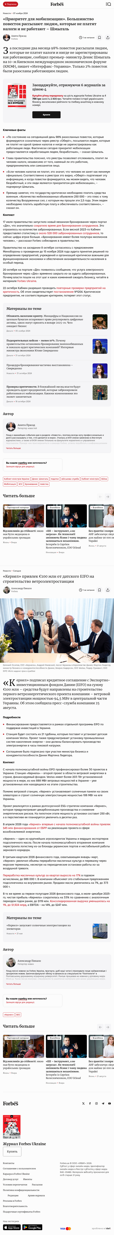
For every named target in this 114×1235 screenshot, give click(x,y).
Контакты (8, 1163)
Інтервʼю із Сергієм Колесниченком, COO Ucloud (66, 539)
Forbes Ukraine (26, 281)
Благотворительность (15, 1206)
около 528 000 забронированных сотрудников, (69, 233)
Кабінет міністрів (90, 479)
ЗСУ (20, 484)
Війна (104, 479)
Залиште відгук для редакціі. (20, 466)
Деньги (10, 331)
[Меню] (108, 4)
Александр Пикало (21, 588)
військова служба (70, 479)
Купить (12, 1151)
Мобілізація (10, 484)
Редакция (13, 1195)
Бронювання (31, 484)
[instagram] (96, 1103)
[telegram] (103, 1103)
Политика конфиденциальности (21, 1190)
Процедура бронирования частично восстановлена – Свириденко (40, 367)
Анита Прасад (18, 36)
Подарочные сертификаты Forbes (21, 1211)
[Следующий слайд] (107, 496)
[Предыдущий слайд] (100, 1027)
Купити (46, 115)
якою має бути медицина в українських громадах (23, 534)
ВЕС (18, 1015)
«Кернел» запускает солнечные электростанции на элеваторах (39, 927)
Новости (7, 13)
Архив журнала (36, 1195)
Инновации (51, 552)
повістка (44, 484)
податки (55, 479)
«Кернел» (9, 1015)
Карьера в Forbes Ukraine (16, 1174)
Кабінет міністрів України (16, 479)
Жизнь (6, 542)
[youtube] (109, 1103)
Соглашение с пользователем (19, 1168)
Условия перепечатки (15, 1184)
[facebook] (90, 1103)
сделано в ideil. (101, 1229)
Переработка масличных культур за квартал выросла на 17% (42, 875)
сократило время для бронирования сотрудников (66, 225)
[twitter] (83, 1103)
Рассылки (37, 1184)
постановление (64, 291)
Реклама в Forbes (12, 1201)
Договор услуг (10, 1179)
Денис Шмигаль (40, 479)
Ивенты (27, 1179)
